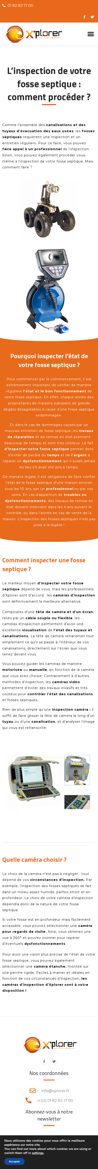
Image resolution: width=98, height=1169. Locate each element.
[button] (90, 34)
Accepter (14, 1161)
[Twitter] (54, 1061)
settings (38, 1153)
